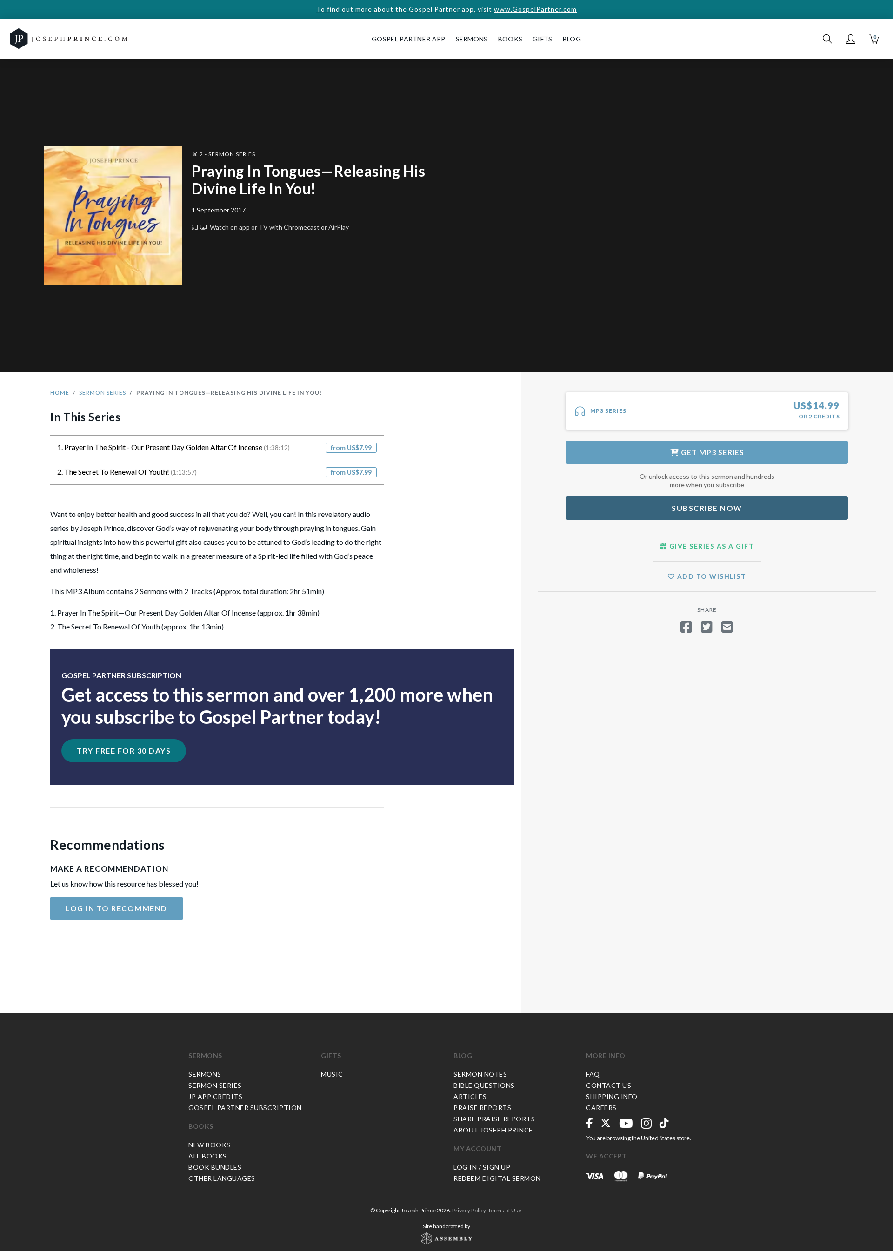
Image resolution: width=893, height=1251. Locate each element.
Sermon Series (102, 392)
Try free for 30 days (124, 750)
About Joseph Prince (493, 1130)
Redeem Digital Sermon (497, 1178)
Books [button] (510, 39)
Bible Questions (484, 1085)
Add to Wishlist (710, 576)
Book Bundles (214, 1167)
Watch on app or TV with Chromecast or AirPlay (278, 227)
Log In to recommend (116, 908)
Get (711, 452)
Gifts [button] (543, 39)
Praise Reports (482, 1108)
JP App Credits (215, 1096)
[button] (850, 39)
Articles (469, 1096)
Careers (601, 1108)
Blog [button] (572, 39)
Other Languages (221, 1178)
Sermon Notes (480, 1074)
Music (332, 1074)
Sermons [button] (472, 39)
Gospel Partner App (408, 39)
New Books (209, 1145)
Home (59, 392)
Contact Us (608, 1085)
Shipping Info (612, 1096)
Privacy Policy (469, 1210)
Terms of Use (504, 1210)
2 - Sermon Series (226, 154)
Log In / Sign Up (481, 1167)
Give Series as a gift (710, 546)
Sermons (205, 1055)
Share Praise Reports (494, 1119)
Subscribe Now (707, 507)
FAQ (593, 1074)
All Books (207, 1156)
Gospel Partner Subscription (245, 1108)
